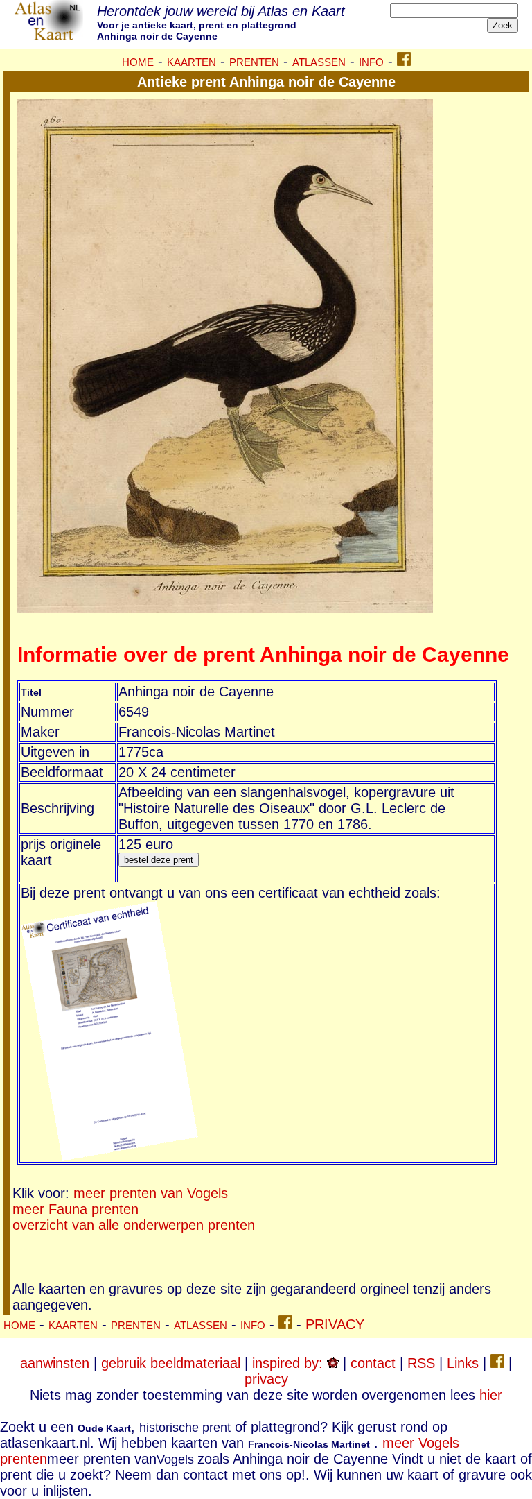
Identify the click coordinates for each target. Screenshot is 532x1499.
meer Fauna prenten (75, 1209)
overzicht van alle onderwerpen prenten (133, 1225)
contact (373, 1363)
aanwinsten (54, 1363)
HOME (138, 62)
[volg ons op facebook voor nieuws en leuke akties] (404, 61)
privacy (266, 1379)
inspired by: (289, 1363)
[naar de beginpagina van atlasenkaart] (48, 37)
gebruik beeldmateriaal (170, 1363)
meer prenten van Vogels (150, 1193)
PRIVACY (334, 1324)
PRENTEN (254, 62)
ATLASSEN (319, 62)
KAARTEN (191, 62)
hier (490, 1395)
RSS (421, 1363)
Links (463, 1363)
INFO (371, 62)
